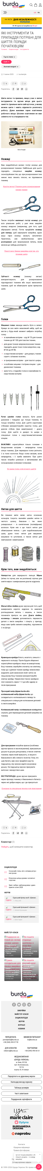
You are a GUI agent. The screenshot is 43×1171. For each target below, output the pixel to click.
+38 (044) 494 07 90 (10, 1042)
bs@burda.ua (32, 1040)
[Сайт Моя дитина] (21, 1122)
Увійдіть (5, 847)
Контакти (21, 1144)
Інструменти (24, 49)
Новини (21, 1029)
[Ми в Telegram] (29, 1005)
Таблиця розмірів (21, 1088)
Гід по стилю (8, 57)
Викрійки (22, 1010)
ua (35, 12)
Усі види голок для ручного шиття (21, 469)
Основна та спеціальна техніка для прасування (22, 788)
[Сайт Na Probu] (21, 1133)
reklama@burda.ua (11, 1051)
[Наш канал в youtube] (19, 1005)
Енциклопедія (13, 49)
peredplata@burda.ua (11, 1040)
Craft (5, 62)
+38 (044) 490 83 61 (32, 1051)
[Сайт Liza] (21, 1110)
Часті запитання (21, 1093)
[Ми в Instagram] (24, 1005)
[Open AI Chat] (39, 1167)
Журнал (21, 1025)
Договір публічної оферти (21, 1162)
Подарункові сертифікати (21, 1099)
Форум (7, 893)
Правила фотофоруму (21, 1150)
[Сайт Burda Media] (22, 1127)
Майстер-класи (11, 932)
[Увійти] (40, 5)
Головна (4, 49)
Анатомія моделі (10, 67)
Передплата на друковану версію (21, 1076)
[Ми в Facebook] (14, 1005)
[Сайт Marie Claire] (21, 1117)
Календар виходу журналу (21, 1082)
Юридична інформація (22, 1147)
